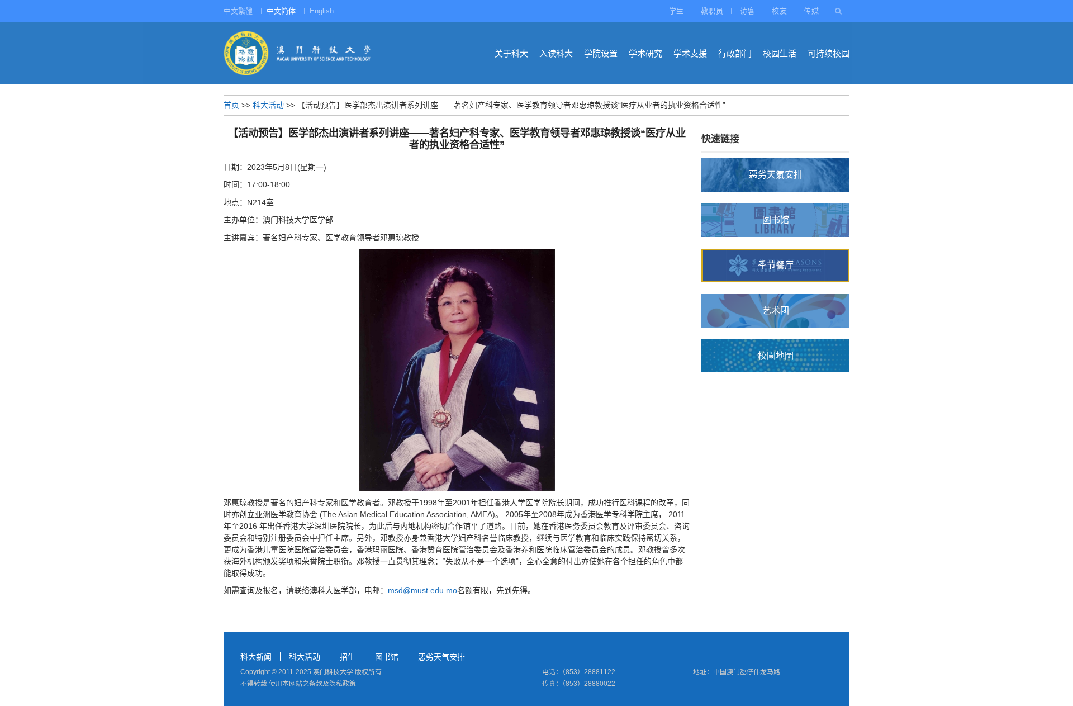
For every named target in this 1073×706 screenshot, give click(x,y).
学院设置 (601, 53)
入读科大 (556, 53)
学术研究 (645, 53)
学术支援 (690, 53)
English (322, 11)
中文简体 (281, 11)
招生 (347, 656)
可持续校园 (828, 53)
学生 (676, 11)
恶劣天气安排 (441, 656)
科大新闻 (256, 656)
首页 (231, 105)
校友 (779, 11)
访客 (747, 11)
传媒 (811, 11)
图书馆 (386, 656)
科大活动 (268, 105)
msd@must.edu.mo (422, 590)
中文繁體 (238, 11)
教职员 (712, 11)
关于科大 (511, 53)
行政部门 (735, 53)
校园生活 (779, 53)
